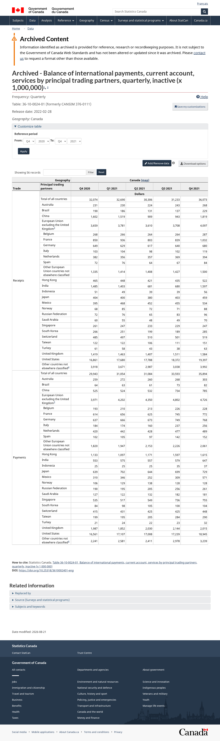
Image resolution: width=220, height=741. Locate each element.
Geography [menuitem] (86, 20)
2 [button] (47, 87)
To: (52, 140)
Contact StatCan (21, 652)
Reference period (25, 134)
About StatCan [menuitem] (178, 20)
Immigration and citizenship (28, 687)
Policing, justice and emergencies (96, 699)
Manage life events (154, 705)
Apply (23, 151)
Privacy (118, 732)
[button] (173, 163)
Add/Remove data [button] (158, 163)
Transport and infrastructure (94, 705)
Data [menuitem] (32, 20)
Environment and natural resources (97, 681)
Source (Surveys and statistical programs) (42, 600)
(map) (145, 180)
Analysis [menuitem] (46, 20)
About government (153, 669)
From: (18, 140)
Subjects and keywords (30, 606)
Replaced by (23, 593)
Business (17, 699)
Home (16, 28)
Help (204, 96)
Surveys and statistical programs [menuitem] (139, 20)
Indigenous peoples (154, 687)
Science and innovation (156, 681)
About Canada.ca (69, 732)
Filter (91, 172)
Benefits (16, 705)
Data (31, 28)
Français (202, 3)
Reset (101, 172)
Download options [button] (194, 163)
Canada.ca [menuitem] (200, 20)
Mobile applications (43, 732)
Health (16, 711)
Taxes (15, 717)
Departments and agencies (93, 669)
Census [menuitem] (104, 20)
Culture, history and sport (92, 693)
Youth (146, 699)
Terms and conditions (96, 732)
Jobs (14, 681)
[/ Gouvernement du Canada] (43, 10)
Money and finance (88, 717)
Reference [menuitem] (64, 20)
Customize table (30, 126)
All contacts (18, 669)
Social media (19, 732)
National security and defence (94, 687)
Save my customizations (191, 106)
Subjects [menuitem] (18, 20)
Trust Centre (84, 652)
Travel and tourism (23, 693)
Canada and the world (90, 711)
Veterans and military (155, 693)
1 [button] (44, 87)
